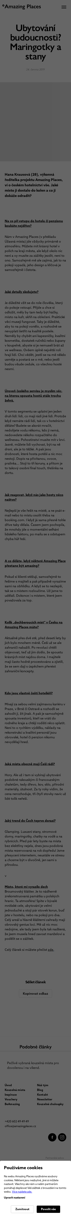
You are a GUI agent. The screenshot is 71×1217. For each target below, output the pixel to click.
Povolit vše (48, 1209)
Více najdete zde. (22, 1191)
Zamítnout (22, 1209)
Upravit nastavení (14, 1197)
